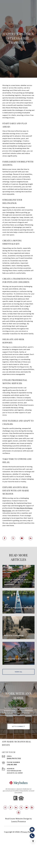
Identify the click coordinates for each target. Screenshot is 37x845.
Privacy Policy (27, 832)
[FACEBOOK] (11, 807)
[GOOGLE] (32, 807)
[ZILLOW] (19, 812)
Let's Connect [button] (18, 726)
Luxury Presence (18, 821)
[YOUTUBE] (27, 807)
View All (18, 672)
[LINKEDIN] (16, 807)
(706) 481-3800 (12, 764)
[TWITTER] (21, 807)
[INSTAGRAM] (5, 807)
